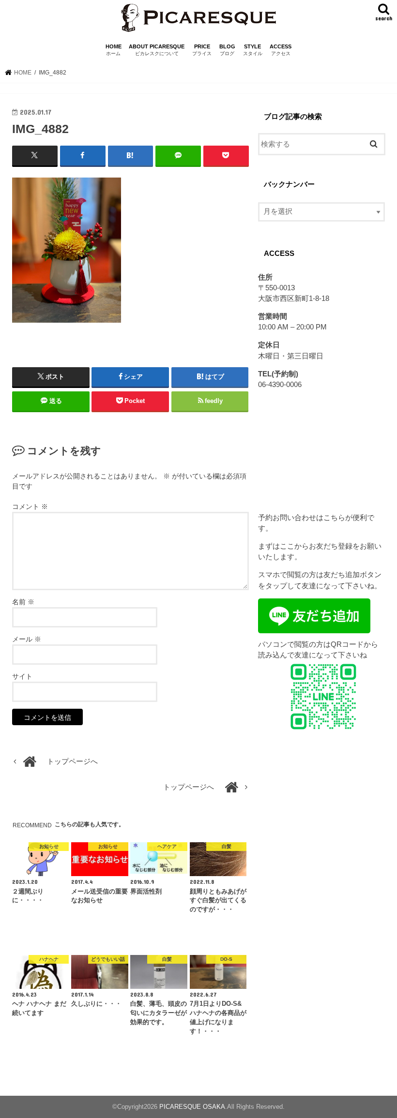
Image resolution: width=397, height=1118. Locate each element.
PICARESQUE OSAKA (192, 1106)
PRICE (202, 50)
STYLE (252, 50)
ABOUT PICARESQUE (156, 50)
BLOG (227, 50)
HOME (114, 50)
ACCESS (280, 50)
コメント (30, 506)
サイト (22, 676)
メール (26, 639)
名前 (23, 602)
